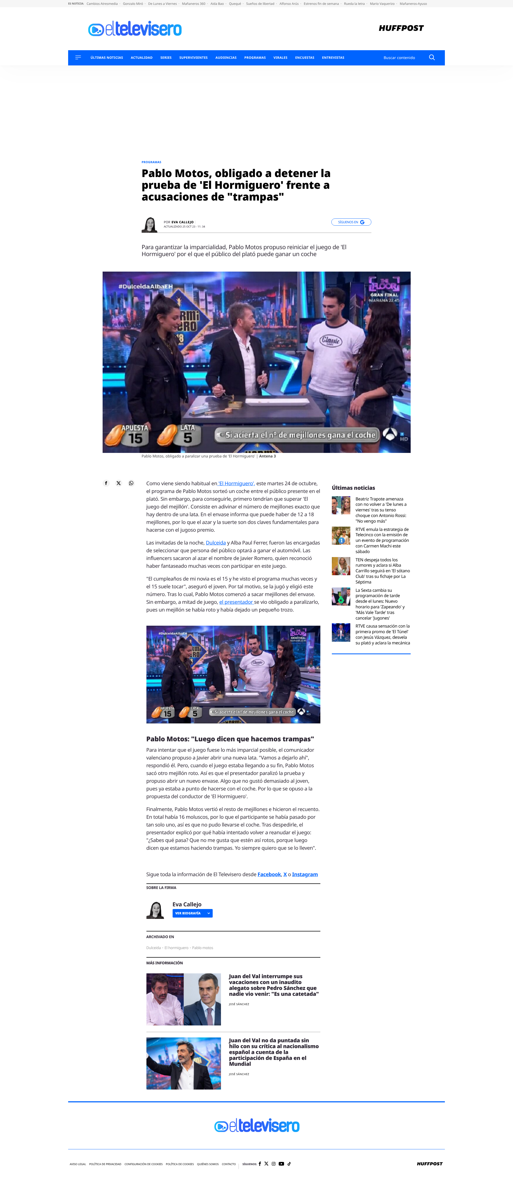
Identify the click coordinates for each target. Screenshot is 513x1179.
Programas (255, 57)
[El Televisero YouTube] (281, 1164)
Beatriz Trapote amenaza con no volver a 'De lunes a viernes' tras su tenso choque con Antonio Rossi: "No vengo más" (381, 510)
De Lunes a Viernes (163, 3)
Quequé (235, 3)
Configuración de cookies (144, 1164)
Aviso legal (78, 1164)
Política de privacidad (105, 1164)
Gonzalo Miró (133, 3)
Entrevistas (333, 57)
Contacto (229, 1164)
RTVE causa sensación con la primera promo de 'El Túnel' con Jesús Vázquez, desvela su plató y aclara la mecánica (383, 634)
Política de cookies (180, 1164)
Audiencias (225, 57)
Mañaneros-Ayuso (413, 3)
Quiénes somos (208, 1164)
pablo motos (202, 947)
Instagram (305, 874)
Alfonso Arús (289, 3)
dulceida (153, 947)
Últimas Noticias (107, 57)
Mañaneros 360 (194, 3)
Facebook (269, 874)
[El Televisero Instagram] (273, 1164)
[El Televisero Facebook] (260, 1164)
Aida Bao (218, 3)
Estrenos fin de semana (322, 3)
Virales (280, 57)
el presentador (236, 601)
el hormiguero (176, 947)
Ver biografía (188, 913)
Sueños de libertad (260, 3)
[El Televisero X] (266, 1164)
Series (166, 57)
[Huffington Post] (401, 28)
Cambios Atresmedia (103, 3)
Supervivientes (193, 57)
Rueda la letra (355, 3)
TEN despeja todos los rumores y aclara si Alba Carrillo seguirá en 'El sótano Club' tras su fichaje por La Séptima (383, 571)
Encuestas (304, 57)
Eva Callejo (183, 222)
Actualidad (142, 57)
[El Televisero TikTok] (289, 1164)
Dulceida (216, 542)
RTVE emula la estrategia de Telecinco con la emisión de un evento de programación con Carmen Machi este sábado (382, 540)
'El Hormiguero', (236, 483)
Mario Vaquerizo (382, 3)
